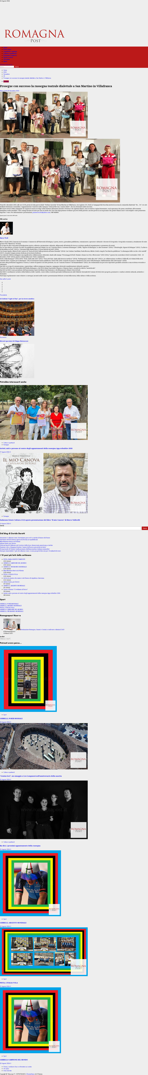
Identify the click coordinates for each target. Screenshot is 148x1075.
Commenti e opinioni (10, 51)
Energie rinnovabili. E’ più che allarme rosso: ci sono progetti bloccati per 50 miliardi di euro (30, 551)
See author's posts (5, 279)
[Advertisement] (74, 15)
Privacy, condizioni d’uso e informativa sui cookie (17, 1067)
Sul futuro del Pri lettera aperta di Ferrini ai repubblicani (19, 540)
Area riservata (7, 1071)
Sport (5, 61)
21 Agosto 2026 (5, 986)
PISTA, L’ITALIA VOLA (10, 574)
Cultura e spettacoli (9, 53)
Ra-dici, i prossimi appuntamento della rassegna (20, 846)
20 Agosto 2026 (5, 1063)
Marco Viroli (3, 91)
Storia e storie (8, 57)
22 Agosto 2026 (5, 926)
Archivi (2, 637)
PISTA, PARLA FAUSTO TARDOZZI (14, 559)
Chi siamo (6, 59)
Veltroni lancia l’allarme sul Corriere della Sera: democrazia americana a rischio (26, 545)
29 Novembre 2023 (13, 91)
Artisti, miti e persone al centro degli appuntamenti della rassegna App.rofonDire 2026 (36, 448)
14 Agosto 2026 (5, 524)
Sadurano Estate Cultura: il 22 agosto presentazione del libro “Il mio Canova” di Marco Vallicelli (40, 520)
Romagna (6, 81)
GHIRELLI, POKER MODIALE (9, 604)
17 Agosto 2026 (5, 452)
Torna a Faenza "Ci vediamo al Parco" (15, 589)
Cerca (2, 526)
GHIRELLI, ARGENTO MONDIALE (14, 586)
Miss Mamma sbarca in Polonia (10, 541)
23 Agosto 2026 (5, 722)
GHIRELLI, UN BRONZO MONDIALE (15, 567)
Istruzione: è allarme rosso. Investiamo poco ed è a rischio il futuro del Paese (25, 538)
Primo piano (7, 50)
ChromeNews (30, 1074)
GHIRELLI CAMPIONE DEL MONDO (14, 563)
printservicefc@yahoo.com (41, 212)
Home (5, 48)
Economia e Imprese (10, 55)
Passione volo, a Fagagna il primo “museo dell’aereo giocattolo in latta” (23, 547)
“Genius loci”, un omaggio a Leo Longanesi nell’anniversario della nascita (31, 776)
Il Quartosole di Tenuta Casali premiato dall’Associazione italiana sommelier (25, 549)
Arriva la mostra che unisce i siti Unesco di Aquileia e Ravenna (23, 578)
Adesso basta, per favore (8, 543)
